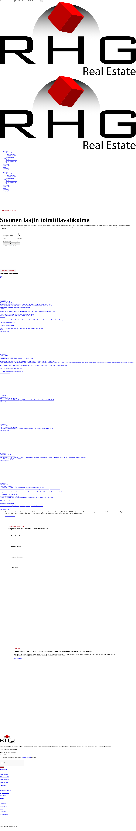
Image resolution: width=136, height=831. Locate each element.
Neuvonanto (9, 183)
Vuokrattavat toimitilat (11, 181)
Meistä (4, 188)
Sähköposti (3, 752)
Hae (4, 240)
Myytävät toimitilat (11, 182)
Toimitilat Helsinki (11, 175)
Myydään (15, 245)
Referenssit (6, 185)
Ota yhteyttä (6, 190)
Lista (1, 276)
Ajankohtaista (6, 186)
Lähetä (2, 767)
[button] (10, 516)
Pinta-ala (5, 237)
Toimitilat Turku (10, 174)
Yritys (2, 798)
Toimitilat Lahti (10, 178)
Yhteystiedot (6, 189)
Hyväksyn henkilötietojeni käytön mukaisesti (21, 757)
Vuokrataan (8, 245)
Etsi (41, 0)
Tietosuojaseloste (4, 814)
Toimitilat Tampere (11, 176)
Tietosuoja (3, 754)
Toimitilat (5, 172)
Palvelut (5, 179)
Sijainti (4, 234)
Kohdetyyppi (6, 235)
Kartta (1, 277)
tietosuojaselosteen (26, 757)
